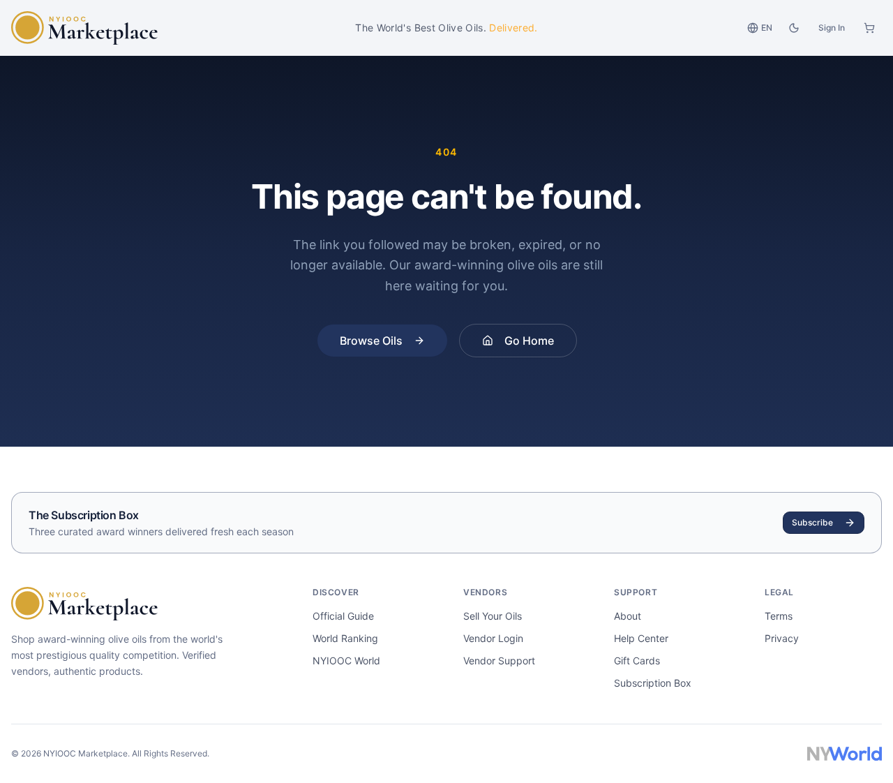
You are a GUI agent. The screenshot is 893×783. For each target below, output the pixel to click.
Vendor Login (493, 638)
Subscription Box (652, 683)
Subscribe (812, 522)
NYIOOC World (346, 660)
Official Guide (343, 616)
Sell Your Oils (492, 616)
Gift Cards (637, 660)
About (627, 616)
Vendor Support (499, 660)
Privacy (782, 638)
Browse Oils (371, 341)
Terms (779, 616)
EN (766, 27)
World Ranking (345, 638)
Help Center (641, 638)
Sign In (831, 27)
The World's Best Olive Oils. (446, 27)
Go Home (529, 341)
